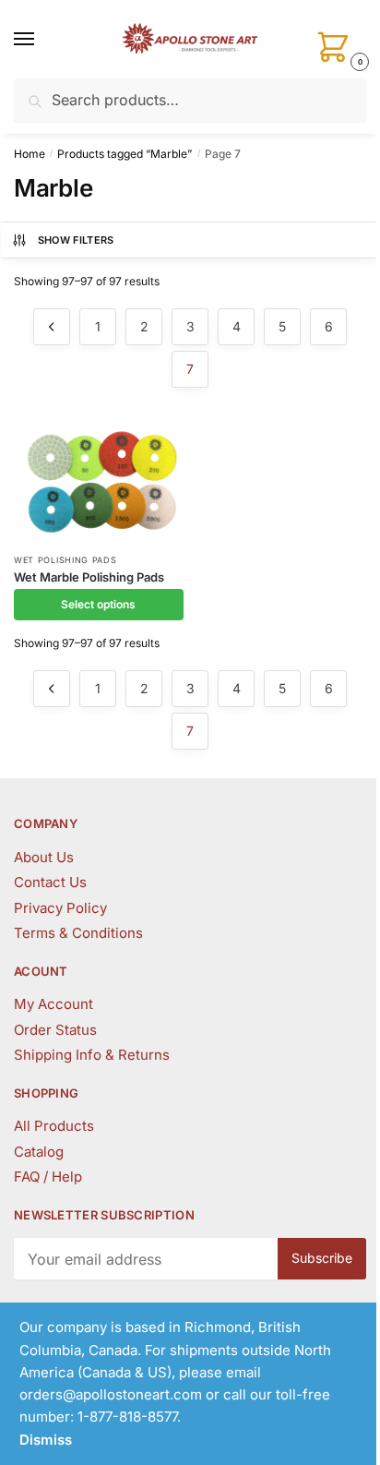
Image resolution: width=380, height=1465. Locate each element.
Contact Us (50, 882)
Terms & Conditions (78, 933)
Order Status (55, 1030)
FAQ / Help (48, 1176)
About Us (44, 857)
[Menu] (41, 40)
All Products (54, 1126)
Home (29, 154)
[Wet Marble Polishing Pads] (99, 480)
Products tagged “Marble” (124, 154)
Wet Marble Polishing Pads (89, 577)
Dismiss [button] (45, 1439)
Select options (98, 604)
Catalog (39, 1151)
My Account (53, 1004)
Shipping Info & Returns (92, 1054)
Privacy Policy (60, 908)
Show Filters (76, 240)
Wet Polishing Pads (65, 560)
